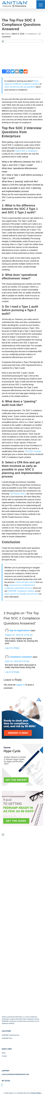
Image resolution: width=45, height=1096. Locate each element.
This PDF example (33, 451)
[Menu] (40, 4)
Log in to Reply (12, 648)
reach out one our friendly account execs (21, 594)
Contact (4, 1056)
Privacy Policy (36, 1093)
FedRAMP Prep (7, 1038)
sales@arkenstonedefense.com (15, 1074)
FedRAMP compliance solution (21, 591)
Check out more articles (25, 582)
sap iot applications (19, 630)
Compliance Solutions (20, 657)
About (4, 1053)
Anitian (7, 34)
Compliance (32, 34)
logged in (20, 685)
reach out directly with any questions (19, 87)
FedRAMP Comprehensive (10, 1035)
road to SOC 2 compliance (26, 151)
